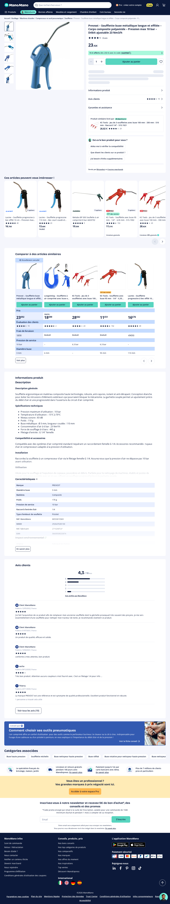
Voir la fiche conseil (128, 741)
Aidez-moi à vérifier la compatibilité (107, 146)
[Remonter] (162, 883)
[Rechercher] (36, 5)
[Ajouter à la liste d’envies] (161, 61)
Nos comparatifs (65, 851)
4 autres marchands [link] (115, 169)
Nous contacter (11, 855)
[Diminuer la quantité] (91, 61)
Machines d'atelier (27, 18)
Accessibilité (85, 900)
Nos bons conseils (66, 843)
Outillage (14, 18)
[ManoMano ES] (79, 883)
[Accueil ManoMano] (16, 5)
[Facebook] (120, 868)
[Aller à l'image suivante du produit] (78, 56)
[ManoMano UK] (67, 883)
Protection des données (73, 896)
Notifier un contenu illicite (16, 859)
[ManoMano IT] (60, 883)
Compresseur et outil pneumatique (49, 18)
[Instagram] (133, 868)
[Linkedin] (114, 868)
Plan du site (36, 896)
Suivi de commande (13, 843)
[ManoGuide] (163, 897)
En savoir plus (110, 828)
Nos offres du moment (68, 859)
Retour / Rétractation (13, 847)
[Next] (151, 361)
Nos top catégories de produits (72, 847)
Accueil (7, 18)
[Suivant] (162, 241)
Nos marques (64, 855)
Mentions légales (52, 896)
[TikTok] (140, 868)
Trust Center (92, 896)
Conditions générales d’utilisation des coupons (25, 875)
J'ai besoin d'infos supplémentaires (107, 158)
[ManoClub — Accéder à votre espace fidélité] (149, 5)
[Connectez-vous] (157, 5)
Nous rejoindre (11, 867)
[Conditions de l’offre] (162, 53)
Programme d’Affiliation (14, 871)
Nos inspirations (65, 863)
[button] (126, 123)
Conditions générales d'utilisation (115, 896)
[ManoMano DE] (73, 883)
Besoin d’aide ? (11, 851)
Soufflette (68, 18)
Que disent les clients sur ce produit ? (108, 152)
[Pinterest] (127, 868)
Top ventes (63, 867)
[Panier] (164, 5)
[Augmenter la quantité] (101, 61)
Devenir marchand (12, 863)
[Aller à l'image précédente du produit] (21, 56)
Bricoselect (101, 169)
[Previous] (144, 361)
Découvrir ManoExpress (68, 871)
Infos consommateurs (143, 896)
